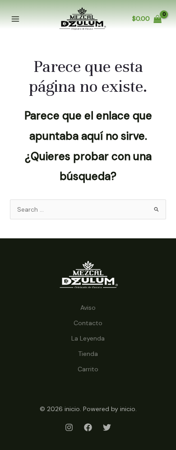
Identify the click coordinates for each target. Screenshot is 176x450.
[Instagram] (69, 427)
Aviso (88, 307)
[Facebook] (88, 427)
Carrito (88, 369)
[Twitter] (107, 427)
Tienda (88, 354)
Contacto (88, 323)
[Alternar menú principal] (15, 19)
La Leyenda (88, 338)
